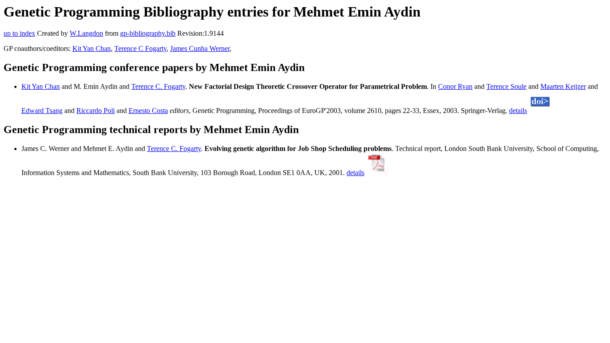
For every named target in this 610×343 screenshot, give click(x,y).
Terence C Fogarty (140, 48)
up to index (19, 33)
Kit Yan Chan (91, 48)
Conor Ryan (455, 86)
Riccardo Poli (95, 110)
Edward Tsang (42, 110)
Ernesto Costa (148, 110)
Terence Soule (506, 86)
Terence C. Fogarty (158, 86)
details (518, 110)
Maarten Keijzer (563, 86)
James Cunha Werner (200, 48)
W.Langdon (86, 33)
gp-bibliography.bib (147, 33)
